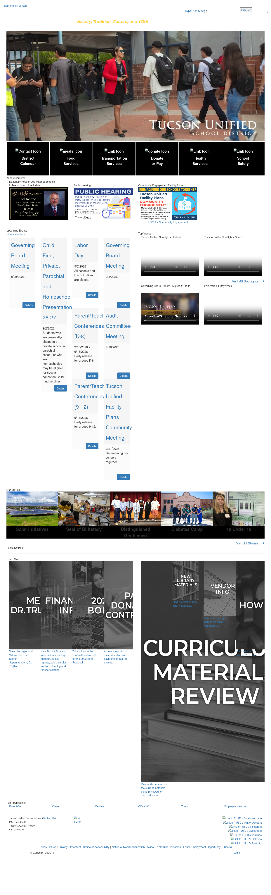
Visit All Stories (250, 543)
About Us (197, 12)
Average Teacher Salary (223, 12)
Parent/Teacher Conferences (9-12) (92, 396)
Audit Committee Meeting (118, 326)
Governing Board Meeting (23, 255)
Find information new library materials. (185, 603)
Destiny (99, 806)
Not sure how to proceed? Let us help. (248, 653)
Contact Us (248, 19)
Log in (237, 852)
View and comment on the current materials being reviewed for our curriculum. (154, 789)
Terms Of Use (47, 847)
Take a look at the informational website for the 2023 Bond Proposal (84, 656)
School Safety (243, 160)
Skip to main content (15, 5)
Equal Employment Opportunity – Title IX (207, 847)
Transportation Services (114, 160)
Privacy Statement (69, 847)
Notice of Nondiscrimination (128, 847)
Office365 (144, 806)
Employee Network (235, 806)
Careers (245, 12)
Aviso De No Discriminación (164, 847)
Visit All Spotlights (248, 281)
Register (182, 12)
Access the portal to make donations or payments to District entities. (115, 656)
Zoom (184, 806)
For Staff (263, 19)
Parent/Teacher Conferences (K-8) (92, 326)
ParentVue (15, 806)
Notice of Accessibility (96, 847)
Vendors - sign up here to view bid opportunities (214, 621)
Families (261, 12)
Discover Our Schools (160, 12)
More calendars (15, 234)
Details (29, 305)
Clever (56, 806)
